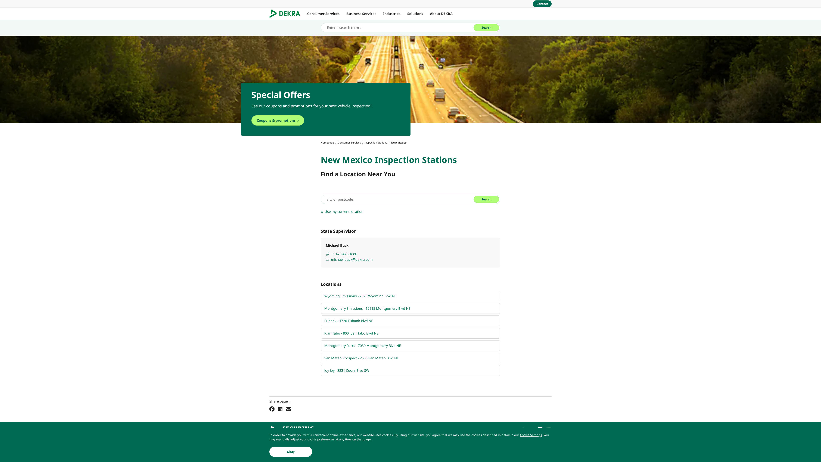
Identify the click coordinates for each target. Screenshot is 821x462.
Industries (391, 13)
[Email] (288, 409)
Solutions (415, 13)
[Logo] (286, 14)
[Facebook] (272, 409)
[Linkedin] (280, 409)
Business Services (361, 13)
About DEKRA (441, 13)
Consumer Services (323, 13)
